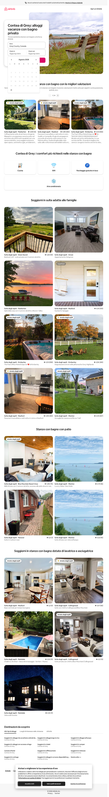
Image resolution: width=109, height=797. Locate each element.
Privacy (50, 793)
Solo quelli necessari (54, 784)
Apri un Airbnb (96, 9)
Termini (57, 793)
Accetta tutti (29, 784)
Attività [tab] (49, 731)
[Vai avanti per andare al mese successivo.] (36, 59)
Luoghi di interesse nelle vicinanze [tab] (31, 731)
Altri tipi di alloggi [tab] (10, 731)
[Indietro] (50, 95)
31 (11, 90)
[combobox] (26, 46)
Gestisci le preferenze (78, 784)
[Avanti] (57, 95)
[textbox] (17, 53)
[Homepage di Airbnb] (9, 9)
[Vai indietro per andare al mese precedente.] (11, 59)
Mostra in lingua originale (73, 3)
